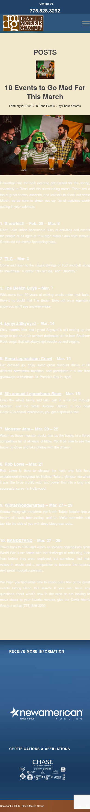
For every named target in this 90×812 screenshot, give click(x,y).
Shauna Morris (71, 106)
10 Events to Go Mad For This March (45, 91)
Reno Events (47, 106)
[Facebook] (86, 805)
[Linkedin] (79, 805)
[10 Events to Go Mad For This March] (45, 70)
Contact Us (46, 3)
